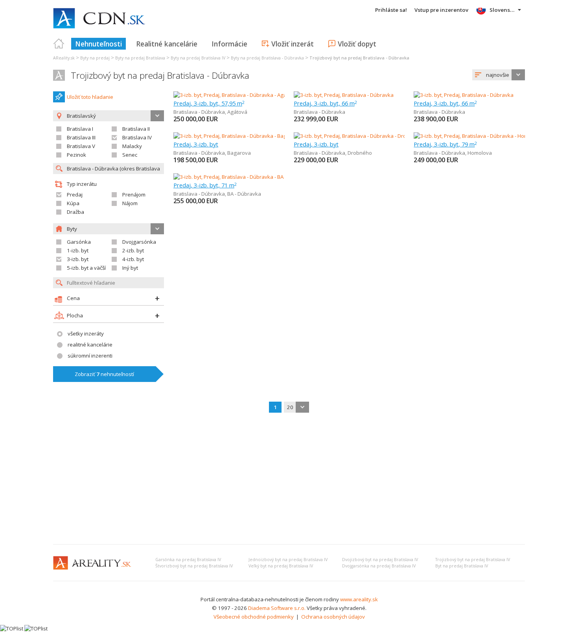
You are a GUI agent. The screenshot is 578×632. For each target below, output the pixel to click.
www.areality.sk (359, 599)
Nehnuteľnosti (98, 43)
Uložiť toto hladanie (90, 96)
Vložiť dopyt (357, 43)
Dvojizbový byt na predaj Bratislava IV (380, 559)
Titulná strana (59, 44)
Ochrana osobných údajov (333, 616)
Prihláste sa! (391, 9)
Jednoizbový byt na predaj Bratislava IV (288, 559)
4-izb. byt (133, 259)
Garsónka (79, 241)
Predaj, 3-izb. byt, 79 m (445, 144)
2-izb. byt (133, 250)
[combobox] (498, 74)
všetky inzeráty (86, 333)
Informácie (229, 43)
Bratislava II (136, 128)
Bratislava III (81, 137)
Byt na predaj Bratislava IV (461, 566)
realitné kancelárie (90, 344)
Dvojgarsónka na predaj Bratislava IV (379, 566)
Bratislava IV (137, 137)
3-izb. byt (77, 259)
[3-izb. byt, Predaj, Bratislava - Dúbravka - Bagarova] (234, 135)
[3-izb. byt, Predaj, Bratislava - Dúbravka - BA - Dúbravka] (239, 176)
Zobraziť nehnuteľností (104, 374)
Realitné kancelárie (166, 43)
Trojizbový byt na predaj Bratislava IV (472, 559)
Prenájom (133, 194)
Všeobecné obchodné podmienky (254, 616)
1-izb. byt (77, 250)
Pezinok (76, 154)
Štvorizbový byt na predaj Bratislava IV (194, 566)
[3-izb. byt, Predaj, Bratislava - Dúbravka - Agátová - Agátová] (244, 94)
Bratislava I (80, 128)
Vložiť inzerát (292, 43)
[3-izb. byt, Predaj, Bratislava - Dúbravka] (344, 94)
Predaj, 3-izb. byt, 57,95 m (209, 103)
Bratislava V (81, 146)
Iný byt (130, 267)
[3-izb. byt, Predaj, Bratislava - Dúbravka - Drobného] (355, 135)
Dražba (75, 211)
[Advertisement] (289, 479)
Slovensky (503, 9)
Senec (129, 154)
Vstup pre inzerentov (441, 9)
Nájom (130, 203)
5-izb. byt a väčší (86, 267)
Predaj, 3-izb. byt (195, 144)
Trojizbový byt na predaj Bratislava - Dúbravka (160, 75)
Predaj (75, 194)
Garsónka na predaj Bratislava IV (188, 559)
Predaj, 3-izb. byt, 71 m (205, 185)
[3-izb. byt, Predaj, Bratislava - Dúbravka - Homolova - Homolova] (489, 135)
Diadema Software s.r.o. (277, 608)
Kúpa (73, 203)
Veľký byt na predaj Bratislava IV (281, 566)
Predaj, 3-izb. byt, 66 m (325, 103)
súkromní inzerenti (90, 355)
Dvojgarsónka (139, 241)
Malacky (132, 146)
